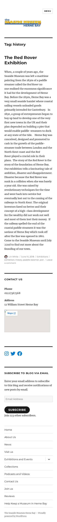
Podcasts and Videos (17, 474)
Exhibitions (42, 256)
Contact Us (11, 481)
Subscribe (17, 410)
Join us (8, 488)
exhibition (9, 260)
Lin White (13, 256)
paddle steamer (31, 260)
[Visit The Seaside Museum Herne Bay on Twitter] (12, 354)
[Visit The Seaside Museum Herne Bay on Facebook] (19, 354)
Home (8, 429)
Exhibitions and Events (18, 459)
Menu (47, 11)
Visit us (8, 452)
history (19, 260)
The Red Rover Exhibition (20, 60)
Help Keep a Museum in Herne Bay (25, 503)
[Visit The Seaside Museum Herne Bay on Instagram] (6, 354)
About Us (10, 437)
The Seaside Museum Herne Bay (19, 513)
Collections (11, 466)
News (7, 444)
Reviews (9, 496)
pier (42, 260)
